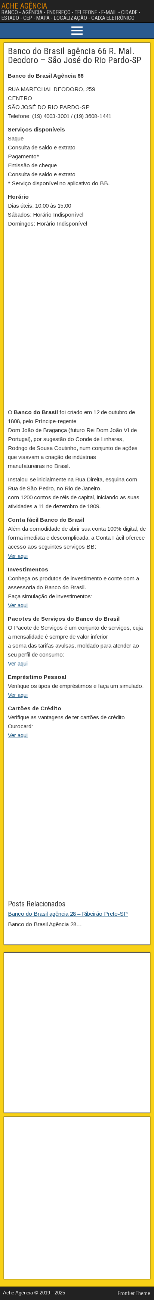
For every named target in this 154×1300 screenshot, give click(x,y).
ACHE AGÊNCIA (24, 5)
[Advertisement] (77, 821)
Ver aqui (18, 556)
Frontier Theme (134, 1293)
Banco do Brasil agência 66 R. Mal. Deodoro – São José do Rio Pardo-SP (74, 55)
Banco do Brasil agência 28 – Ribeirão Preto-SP (68, 913)
